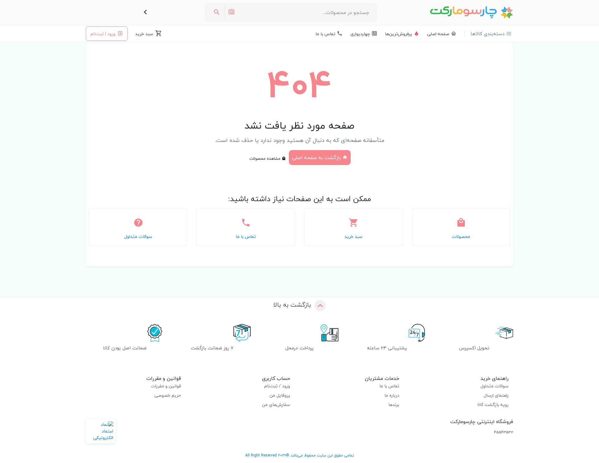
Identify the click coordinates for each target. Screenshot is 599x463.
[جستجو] (217, 12)
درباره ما (391, 395)
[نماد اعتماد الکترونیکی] (101, 431)
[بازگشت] (145, 12)
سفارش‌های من (276, 405)
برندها (393, 405)
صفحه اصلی (438, 34)
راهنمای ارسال (496, 395)
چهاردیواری (360, 34)
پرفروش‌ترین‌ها (398, 34)
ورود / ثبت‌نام (277, 386)
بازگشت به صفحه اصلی (317, 157)
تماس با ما (325, 34)
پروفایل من (280, 395)
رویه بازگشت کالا (493, 405)
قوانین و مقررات (166, 386)
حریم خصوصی (167, 395)
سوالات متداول (494, 386)
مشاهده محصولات (265, 158)
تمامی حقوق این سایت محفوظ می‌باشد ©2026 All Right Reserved (299, 455)
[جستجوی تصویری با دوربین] (231, 12)
